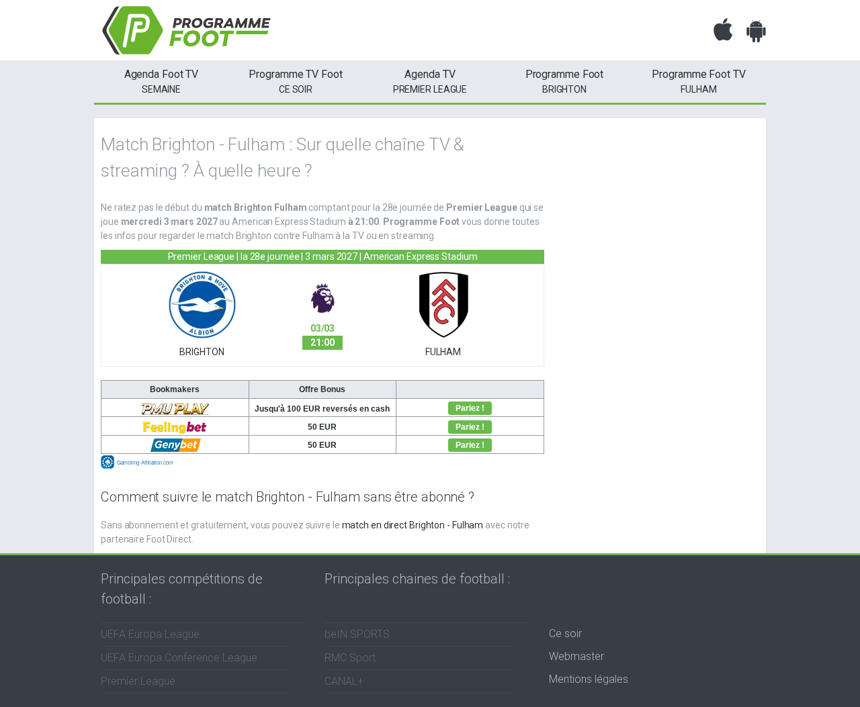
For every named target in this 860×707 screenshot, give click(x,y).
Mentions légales (588, 679)
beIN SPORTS (357, 634)
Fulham (698, 81)
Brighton (564, 81)
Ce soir (565, 633)
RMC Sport (350, 657)
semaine (161, 81)
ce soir (295, 81)
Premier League (430, 81)
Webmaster (576, 656)
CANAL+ (344, 681)
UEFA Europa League (150, 634)
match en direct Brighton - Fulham (413, 525)
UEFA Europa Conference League (179, 657)
